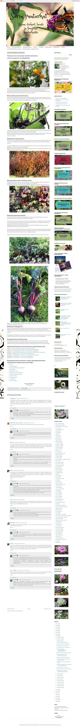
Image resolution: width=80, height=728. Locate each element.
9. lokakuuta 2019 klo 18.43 (24, 454)
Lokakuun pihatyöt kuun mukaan (64, 668)
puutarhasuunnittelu (60, 506)
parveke (57, 491)
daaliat (57, 432)
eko (56, 433)
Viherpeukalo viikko (60, 539)
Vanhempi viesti (47, 608)
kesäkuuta (59, 678)
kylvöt (57, 468)
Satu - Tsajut (13, 570)
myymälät (58, 485)
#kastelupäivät (59, 423)
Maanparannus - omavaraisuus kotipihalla (23, 353)
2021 (57, 632)
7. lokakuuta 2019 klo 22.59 (18, 499)
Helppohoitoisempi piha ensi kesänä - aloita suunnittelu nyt (66, 298)
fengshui (57, 439)
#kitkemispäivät (59, 425)
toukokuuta (59, 680)
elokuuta (59, 675)
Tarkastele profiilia (58, 75)
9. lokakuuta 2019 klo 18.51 (24, 483)
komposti (58, 457)
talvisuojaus (58, 528)
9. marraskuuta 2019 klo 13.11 (24, 579)
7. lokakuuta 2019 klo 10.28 (28, 422)
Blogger (59, 724)
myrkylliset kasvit (60, 484)
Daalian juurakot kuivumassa (63, 657)
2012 (57, 694)
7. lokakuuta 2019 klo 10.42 (19, 442)
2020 (57, 634)
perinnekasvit (59, 499)
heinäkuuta (59, 677)
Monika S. (12, 522)
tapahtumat (58, 531)
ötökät (57, 542)
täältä (59, 343)
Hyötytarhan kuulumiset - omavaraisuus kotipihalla (26, 350)
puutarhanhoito (59, 505)
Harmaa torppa (13, 380)
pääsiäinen (58, 508)
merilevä (58, 481)
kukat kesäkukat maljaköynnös (62, 459)
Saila (11, 470)
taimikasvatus (59, 527)
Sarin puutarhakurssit (16, 47)
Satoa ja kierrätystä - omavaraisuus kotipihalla (23, 348)
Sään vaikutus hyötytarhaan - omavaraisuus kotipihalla (25, 349)
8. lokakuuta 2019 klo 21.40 (21, 522)
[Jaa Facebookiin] (25, 388)
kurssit (57, 460)
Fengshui (63, 47)
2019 (57, 635)
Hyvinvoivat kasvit (65, 328)
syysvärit (58, 526)
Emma (11, 442)
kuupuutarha (58, 463)
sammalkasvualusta (60, 514)
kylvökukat (58, 466)
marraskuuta (60, 638)
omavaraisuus (28, 389)
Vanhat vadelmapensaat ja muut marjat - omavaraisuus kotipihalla (28, 352)
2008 (57, 701)
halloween (58, 441)
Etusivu (8, 47)
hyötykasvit (18, 389)
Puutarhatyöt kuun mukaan (62, 102)
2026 (57, 623)
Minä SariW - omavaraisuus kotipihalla (23, 356)
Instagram (41, 47)
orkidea (57, 490)
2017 (57, 691)
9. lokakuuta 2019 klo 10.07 (19, 543)
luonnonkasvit (59, 478)
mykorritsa (58, 483)
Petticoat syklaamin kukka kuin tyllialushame (63, 659)
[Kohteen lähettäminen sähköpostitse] (22, 388)
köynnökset (58, 469)
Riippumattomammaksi (16, 374)
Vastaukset (13, 408)
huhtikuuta (59, 682)
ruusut (57, 512)
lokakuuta (59, 640)
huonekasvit (58, 444)
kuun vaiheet (58, 462)
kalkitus (57, 450)
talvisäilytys (58, 530)
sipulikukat (58, 518)
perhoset (58, 497)
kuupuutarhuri (59, 465)
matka (57, 480)
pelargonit (58, 493)
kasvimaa (23, 389)
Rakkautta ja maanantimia (16, 372)
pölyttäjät (58, 509)
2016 (57, 692)
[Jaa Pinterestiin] (26, 388)
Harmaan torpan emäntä (16, 422)
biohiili (13, 389)
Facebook (35, 47)
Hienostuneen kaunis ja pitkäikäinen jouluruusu (62, 671)
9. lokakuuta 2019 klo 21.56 (24, 510)
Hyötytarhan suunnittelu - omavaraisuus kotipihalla (26, 355)
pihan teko (58, 500)
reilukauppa (58, 511)
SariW (14, 410)
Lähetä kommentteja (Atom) (16, 610)
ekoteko (57, 435)
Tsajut (11, 364)
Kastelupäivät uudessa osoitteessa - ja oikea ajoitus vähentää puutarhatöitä (66, 317)
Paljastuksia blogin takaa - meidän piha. (63, 352)
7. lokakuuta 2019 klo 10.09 (22, 398)
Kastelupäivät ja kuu (27, 47)
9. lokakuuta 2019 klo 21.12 (24, 532)
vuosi (57, 540)
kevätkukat (58, 456)
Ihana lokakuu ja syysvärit (62, 667)
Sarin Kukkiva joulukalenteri (62, 515)
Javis (11, 499)
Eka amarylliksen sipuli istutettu (64, 652)
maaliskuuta (59, 684)
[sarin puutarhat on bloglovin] (59, 406)
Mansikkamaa (10, 140)
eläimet (57, 436)
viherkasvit (58, 537)
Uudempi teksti (10, 608)
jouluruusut (58, 448)
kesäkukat (58, 454)
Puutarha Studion (62, 290)
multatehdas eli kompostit (35, 340)
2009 (57, 699)
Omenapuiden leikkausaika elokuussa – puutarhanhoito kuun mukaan (66, 323)
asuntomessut (59, 429)
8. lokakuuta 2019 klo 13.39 (24, 431)
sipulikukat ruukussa (60, 520)
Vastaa (11, 405)
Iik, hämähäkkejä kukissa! (62, 642)
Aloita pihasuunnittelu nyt (62, 103)
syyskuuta (59, 673)
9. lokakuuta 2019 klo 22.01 (24, 555)
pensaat (57, 494)
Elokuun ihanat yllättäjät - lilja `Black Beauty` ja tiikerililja (66, 304)
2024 (57, 627)
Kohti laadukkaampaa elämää (17, 367)
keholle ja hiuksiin (60, 453)
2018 (57, 689)
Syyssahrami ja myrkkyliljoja (63, 643)
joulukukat (58, 447)
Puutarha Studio (48, 47)
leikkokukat (58, 472)
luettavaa (58, 475)
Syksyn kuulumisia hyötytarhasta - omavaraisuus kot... (64, 665)
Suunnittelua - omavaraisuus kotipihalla (23, 357)
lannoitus (58, 471)
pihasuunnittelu (59, 502)
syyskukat (58, 524)
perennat (58, 496)
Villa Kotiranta (13, 377)
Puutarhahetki (13, 366)
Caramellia (12, 378)
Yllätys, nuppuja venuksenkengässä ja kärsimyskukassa (62, 650)
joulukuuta (59, 637)
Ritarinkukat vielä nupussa (62, 645)
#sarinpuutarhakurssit (61, 426)
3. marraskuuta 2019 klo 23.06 (23, 570)
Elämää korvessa (14, 371)
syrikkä (57, 523)
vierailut (57, 536)
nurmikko (58, 487)
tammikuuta (59, 687)
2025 (57, 625)
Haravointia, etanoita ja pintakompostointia (62, 655)
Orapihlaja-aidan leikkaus (61, 98)
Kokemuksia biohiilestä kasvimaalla (39, 234)
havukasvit (58, 442)
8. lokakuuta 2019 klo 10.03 (24, 410)
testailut (57, 533)
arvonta (57, 428)
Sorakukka (12, 369)
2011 (57, 696)
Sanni (11, 543)
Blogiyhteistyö (57, 47)
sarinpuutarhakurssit (60, 517)
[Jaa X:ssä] (24, 388)
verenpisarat (58, 534)
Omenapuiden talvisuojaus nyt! (64, 647)
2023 (57, 628)
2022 (57, 630)
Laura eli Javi (13, 375)
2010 (57, 698)
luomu (57, 477)
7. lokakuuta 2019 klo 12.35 (18, 470)
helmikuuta (59, 685)
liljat (57, 474)
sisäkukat (58, 521)
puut (57, 503)
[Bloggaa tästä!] (23, 388)
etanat (57, 438)
